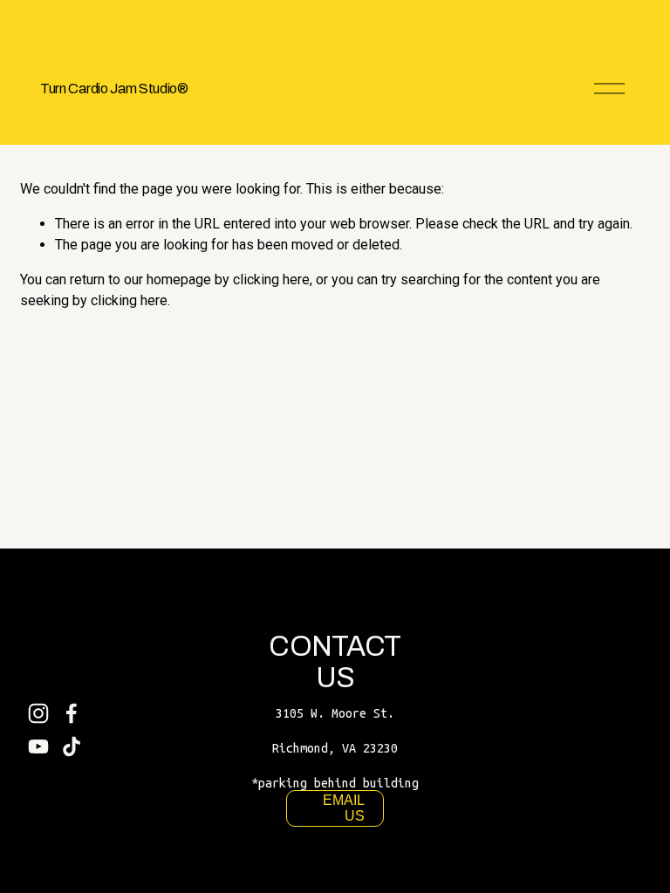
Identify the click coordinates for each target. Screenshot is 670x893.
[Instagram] (38, 713)
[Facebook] (71, 713)
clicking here (271, 279)
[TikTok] (71, 746)
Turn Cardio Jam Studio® (114, 88)
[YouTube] (38, 746)
